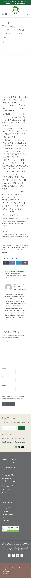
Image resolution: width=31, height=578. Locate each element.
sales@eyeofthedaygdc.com (10, 481)
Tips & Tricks (6, 489)
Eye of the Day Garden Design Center (15, 567)
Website (4, 385)
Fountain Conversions (8, 499)
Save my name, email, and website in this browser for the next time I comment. (13, 397)
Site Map (5, 569)
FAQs (3, 518)
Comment (5, 342)
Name (4, 368)
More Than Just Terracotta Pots (12, 232)
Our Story (5, 511)
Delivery (4, 492)
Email (4, 377)
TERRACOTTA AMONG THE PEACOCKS (15, 219)
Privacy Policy (6, 571)
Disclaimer (5, 573)
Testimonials (5, 521)
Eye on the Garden (14, 271)
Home (6, 271)
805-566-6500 (6, 478)
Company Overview (8, 514)
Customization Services (9, 496)
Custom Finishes (7, 502)
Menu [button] (27, 14)
